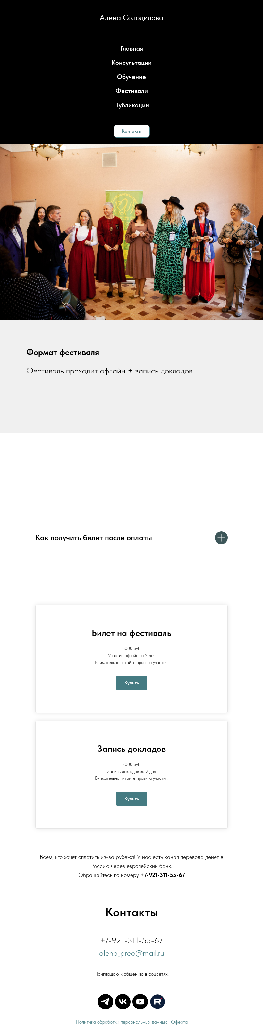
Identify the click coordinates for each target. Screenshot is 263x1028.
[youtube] (140, 1001)
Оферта (179, 1022)
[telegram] (105, 1001)
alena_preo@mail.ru (131, 953)
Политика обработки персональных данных (121, 1022)
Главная (131, 48)
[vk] (123, 1001)
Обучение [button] (131, 77)
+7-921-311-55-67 (162, 874)
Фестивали (131, 91)
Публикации (131, 105)
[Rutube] (157, 1001)
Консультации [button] (131, 62)
